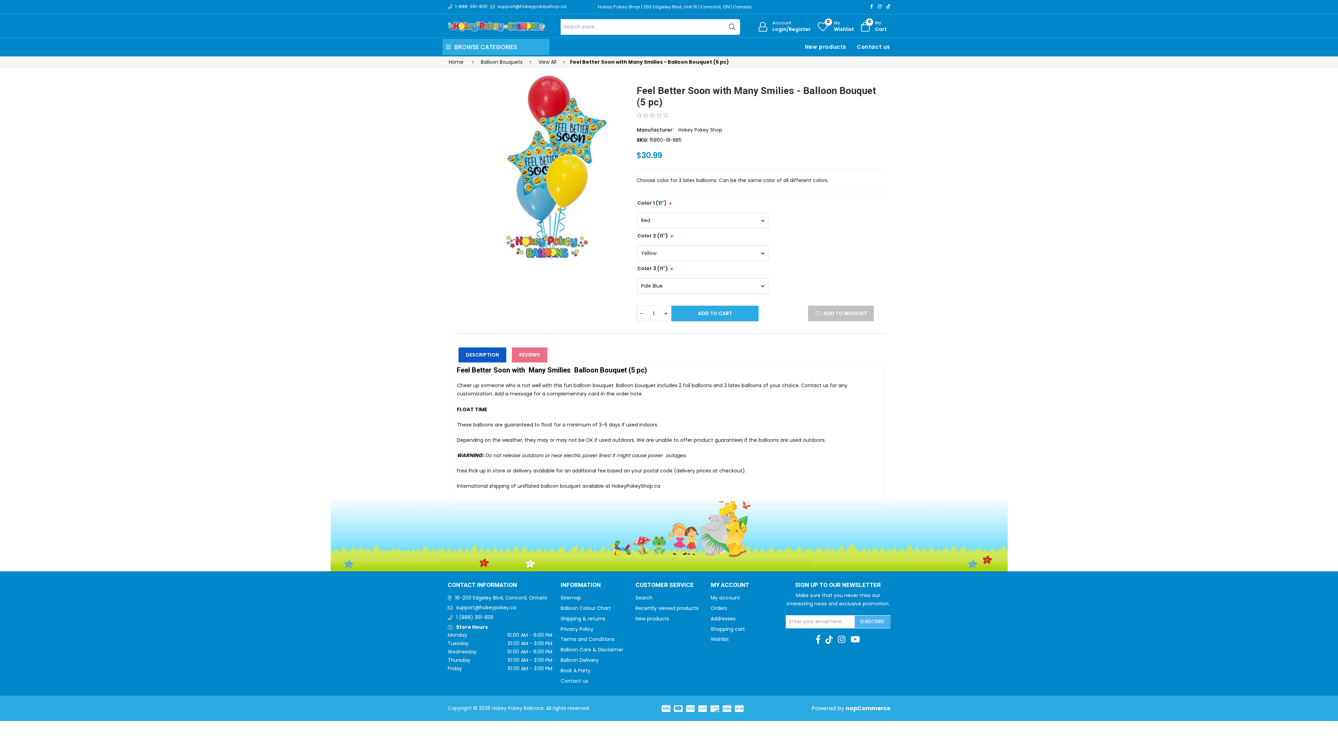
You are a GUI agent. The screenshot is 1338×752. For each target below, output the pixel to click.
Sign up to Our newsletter (838, 585)
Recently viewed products (667, 608)
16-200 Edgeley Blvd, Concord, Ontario (501, 597)
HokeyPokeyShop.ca (636, 486)
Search (644, 597)
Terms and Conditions (588, 639)
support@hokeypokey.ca (486, 607)
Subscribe (872, 621)
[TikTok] (888, 6)
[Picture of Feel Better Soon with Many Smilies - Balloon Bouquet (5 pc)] (540, 164)
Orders (719, 608)
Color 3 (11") (652, 268)
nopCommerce (868, 708)
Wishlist (720, 639)
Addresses (723, 618)
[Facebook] (871, 6)
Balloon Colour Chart (586, 608)
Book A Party (576, 670)
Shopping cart (728, 629)
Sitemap (571, 597)
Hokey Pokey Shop (700, 129)
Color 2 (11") (652, 235)
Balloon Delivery (580, 660)
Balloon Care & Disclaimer (592, 649)
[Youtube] (855, 639)
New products (825, 46)
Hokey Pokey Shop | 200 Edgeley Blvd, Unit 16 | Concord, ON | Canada (675, 6)
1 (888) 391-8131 (474, 617)
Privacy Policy (577, 629)
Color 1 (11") (652, 202)
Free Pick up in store (481, 470)
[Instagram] (880, 6)
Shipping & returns (583, 618)
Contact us (873, 46)
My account (725, 597)
